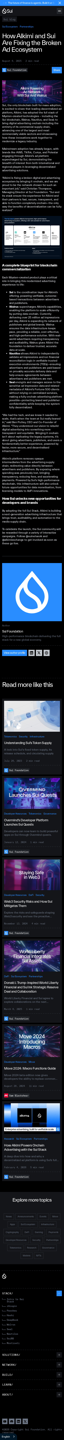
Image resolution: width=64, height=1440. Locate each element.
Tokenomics (10, 736)
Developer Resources (15, 813)
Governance (49, 813)
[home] (7, 11)
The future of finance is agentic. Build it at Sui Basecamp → (32, 2)
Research (9, 1138)
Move (32, 1061)
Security (23, 736)
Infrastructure (37, 736)
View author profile (14, 652)
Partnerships (27, 26)
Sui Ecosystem (10, 26)
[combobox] (8, 1436)
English (6, 1436)
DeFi (31, 895)
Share (57, 70)
